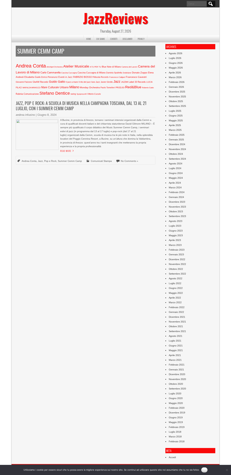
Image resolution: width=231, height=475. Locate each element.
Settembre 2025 (177, 106)
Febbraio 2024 (176, 192)
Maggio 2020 (176, 403)
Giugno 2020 (176, 398)
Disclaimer (127, 38)
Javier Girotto (107, 82)
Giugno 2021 (176, 345)
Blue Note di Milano (111, 66)
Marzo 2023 (175, 245)
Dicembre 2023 (177, 201)
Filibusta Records (101, 77)
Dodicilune (127, 73)
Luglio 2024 (175, 168)
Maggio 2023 (176, 235)
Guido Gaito (57, 81)
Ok (204, 469)
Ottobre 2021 (176, 326)
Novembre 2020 (177, 379)
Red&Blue (133, 87)
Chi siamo (100, 38)
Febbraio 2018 (176, 441)
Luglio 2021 (175, 340)
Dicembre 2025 (177, 91)
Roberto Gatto (148, 88)
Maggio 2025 (176, 120)
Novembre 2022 (177, 264)
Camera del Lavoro (129, 67)
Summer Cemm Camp (70, 161)
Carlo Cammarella (50, 72)
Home (88, 38)
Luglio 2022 (175, 283)
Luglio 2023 (175, 225)
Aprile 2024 (175, 182)
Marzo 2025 (175, 130)
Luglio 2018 (175, 431)
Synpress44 (82, 94)
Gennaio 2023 (176, 254)
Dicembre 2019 (177, 412)
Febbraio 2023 (176, 249)
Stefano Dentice (54, 93)
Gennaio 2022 (176, 312)
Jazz (116, 81)
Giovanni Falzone (24, 82)
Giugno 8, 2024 (46, 114)
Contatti (113, 38)
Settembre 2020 (177, 388)
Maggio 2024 (176, 178)
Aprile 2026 (175, 72)
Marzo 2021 (175, 360)
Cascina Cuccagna (69, 73)
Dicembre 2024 (177, 144)
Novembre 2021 (177, 321)
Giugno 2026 (176, 63)
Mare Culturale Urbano (55, 87)
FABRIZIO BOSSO (82, 77)
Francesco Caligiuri (117, 77)
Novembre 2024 (177, 149)
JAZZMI (124, 82)
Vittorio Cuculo (94, 94)
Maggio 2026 (176, 67)
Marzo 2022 (175, 302)
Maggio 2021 (176, 350)
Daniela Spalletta (114, 73)
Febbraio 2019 (176, 427)
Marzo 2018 (175, 436)
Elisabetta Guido (32, 77)
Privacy (141, 38)
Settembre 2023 (177, 216)
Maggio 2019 (176, 422)
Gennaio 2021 (176, 369)
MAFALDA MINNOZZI (32, 88)
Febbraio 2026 (176, 82)
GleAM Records (40, 82)
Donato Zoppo (139, 72)
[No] (226, 470)
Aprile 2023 (175, 240)
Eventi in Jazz (65, 77)
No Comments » (129, 161)
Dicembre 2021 (177, 317)
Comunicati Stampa (101, 161)
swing (73, 94)
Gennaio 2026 (176, 87)
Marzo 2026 (175, 77)
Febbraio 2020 (176, 407)
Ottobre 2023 (176, 211)
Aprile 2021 (175, 355)
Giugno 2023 (176, 230)
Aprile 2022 (175, 297)
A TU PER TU (95, 67)
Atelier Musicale (76, 66)
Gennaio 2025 (176, 139)
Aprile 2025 (175, 125)
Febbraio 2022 (176, 307)
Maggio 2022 (176, 293)
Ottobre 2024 (176, 154)
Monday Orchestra (90, 87)
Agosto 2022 (175, 278)
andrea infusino (25, 114)
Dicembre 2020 (177, 374)
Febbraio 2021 (176, 364)
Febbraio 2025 (176, 134)
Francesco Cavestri (136, 77)
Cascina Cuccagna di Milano (92, 72)
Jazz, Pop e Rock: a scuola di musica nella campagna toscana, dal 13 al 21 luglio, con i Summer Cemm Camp (81, 105)
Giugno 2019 (176, 417)
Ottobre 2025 (176, 101)
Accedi (172, 457)
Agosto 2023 (175, 221)
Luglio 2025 (175, 111)
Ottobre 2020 (176, 384)
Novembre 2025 (177, 96)
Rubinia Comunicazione (27, 94)
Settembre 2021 (177, 331)
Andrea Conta (31, 66)
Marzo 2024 (175, 187)
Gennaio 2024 (176, 197)
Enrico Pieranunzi (49, 77)
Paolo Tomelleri (107, 88)
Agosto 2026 (175, 53)
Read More (65, 151)
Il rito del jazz (85, 82)
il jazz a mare (72, 82)
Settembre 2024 (177, 158)
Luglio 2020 (175, 393)
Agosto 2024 (175, 163)
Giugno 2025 (176, 115)
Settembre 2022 (177, 273)
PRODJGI (120, 88)
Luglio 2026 (175, 58)
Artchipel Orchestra (55, 67)
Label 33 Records (137, 82)
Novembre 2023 (177, 206)
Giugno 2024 (176, 173)
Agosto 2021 (175, 336)
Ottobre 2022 (176, 269)
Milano (74, 87)
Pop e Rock (50, 161)
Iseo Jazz (95, 82)
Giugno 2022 (176, 288)
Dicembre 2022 (177, 259)
